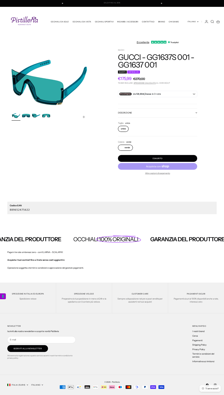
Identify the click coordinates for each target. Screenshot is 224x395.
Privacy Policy (198, 349)
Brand (161, 22)
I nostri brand (198, 331)
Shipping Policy (199, 344)
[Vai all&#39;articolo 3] (36, 115)
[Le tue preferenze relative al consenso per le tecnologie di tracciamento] (3, 296)
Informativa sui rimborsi (203, 361)
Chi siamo (174, 22)
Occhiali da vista (82, 22)
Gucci (121, 50)
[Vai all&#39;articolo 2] (26, 115)
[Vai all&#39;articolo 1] (16, 115)
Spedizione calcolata (145, 83)
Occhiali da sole (60, 22)
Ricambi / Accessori (127, 22)
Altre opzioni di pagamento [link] (157, 173)
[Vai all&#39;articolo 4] (46, 115)
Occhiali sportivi (104, 22)
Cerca (195, 335)
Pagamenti (197, 340)
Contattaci (148, 22)
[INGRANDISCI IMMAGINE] (84, 117)
